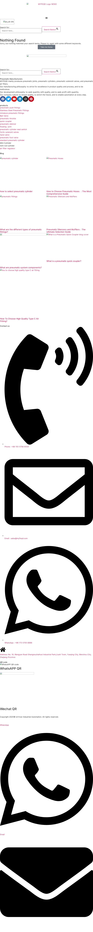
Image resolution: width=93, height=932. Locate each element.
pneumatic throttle (8, 118)
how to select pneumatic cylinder (16, 191)
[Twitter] (8, 99)
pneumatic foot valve (9, 137)
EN (11, 22)
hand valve (4, 135)
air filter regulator (7, 148)
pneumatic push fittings (10, 108)
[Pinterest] (31, 99)
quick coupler (6, 121)
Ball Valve (4, 116)
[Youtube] (14, 99)
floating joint (5, 127)
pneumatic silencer (8, 124)
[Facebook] (3, 99)
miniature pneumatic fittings (12, 113)
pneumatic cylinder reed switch (13, 129)
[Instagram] (25, 99)
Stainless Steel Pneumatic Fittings (14, 110)
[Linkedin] (20, 99)
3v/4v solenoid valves (9, 132)
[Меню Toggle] (46, 18)
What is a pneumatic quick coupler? (63, 261)
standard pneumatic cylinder (12, 140)
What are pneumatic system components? (21, 267)
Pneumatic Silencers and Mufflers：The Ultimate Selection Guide (66, 230)
